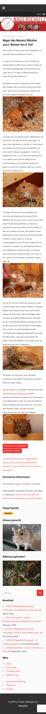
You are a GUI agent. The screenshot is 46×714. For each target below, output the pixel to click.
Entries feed (11, 667)
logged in (18, 483)
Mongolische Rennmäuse (15, 446)
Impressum (11, 685)
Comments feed (13, 671)
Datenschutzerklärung (16, 681)
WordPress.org (12, 675)
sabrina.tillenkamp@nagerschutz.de (16, 393)
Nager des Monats (12, 451)
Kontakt (9, 689)
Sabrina (21, 36)
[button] (39, 14)
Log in (8, 663)
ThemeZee (22, 705)
